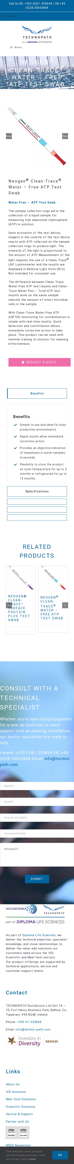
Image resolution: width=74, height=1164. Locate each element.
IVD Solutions (16, 1092)
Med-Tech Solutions (21, 1099)
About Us (13, 1084)
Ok (60, 1155)
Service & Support (19, 1114)
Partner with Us (17, 1121)
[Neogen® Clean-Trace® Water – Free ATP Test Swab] (53, 577)
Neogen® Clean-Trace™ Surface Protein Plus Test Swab (19, 608)
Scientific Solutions (21, 1107)
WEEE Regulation (18, 1145)
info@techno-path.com (33, 1029)
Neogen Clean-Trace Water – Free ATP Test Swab (51, 608)
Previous (9, 136)
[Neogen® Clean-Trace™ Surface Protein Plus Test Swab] (21, 577)
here (33, 1159)
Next (65, 136)
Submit (37, 878)
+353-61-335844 (29, 1022)
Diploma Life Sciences (39, 935)
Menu (11, 16)
